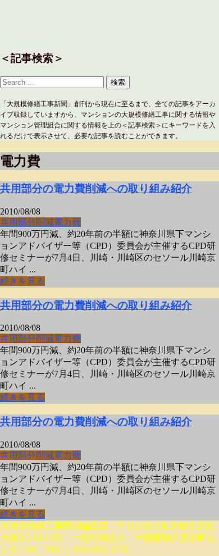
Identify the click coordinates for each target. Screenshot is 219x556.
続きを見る (22, 281)
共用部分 (18, 222)
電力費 (67, 222)
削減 (45, 222)
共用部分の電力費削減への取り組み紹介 (96, 188)
